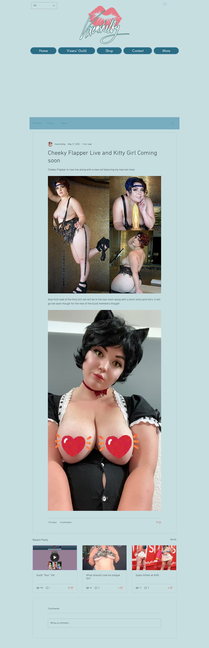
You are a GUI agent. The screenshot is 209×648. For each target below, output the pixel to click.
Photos (50, 123)
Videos (63, 123)
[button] (76, 51)
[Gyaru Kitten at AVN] (154, 557)
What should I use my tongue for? (103, 577)
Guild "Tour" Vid (45, 575)
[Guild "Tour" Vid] (55, 557)
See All (173, 539)
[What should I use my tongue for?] (104, 557)
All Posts (37, 123)
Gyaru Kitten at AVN (147, 575)
